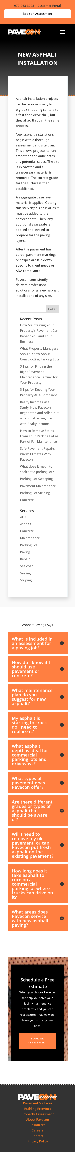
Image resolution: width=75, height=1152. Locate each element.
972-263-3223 (24, 6)
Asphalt (25, 524)
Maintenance (30, 538)
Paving (25, 552)
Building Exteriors (37, 1109)
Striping (26, 580)
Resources (37, 1125)
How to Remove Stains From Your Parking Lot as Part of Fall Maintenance (39, 436)
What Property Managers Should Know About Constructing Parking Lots (39, 353)
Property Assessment (37, 1114)
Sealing (25, 573)
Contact (37, 1136)
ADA (23, 517)
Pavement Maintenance (38, 486)
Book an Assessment (37, 14)
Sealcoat (26, 566)
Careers (37, 1130)
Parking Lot (28, 545)
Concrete (27, 500)
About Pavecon (37, 1119)
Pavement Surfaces (37, 1103)
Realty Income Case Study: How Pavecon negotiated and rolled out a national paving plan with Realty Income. (39, 413)
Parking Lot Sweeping (36, 479)
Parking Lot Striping (35, 493)
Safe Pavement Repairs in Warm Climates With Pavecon (39, 453)
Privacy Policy (37, 1141)
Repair (25, 559)
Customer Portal (49, 6)
